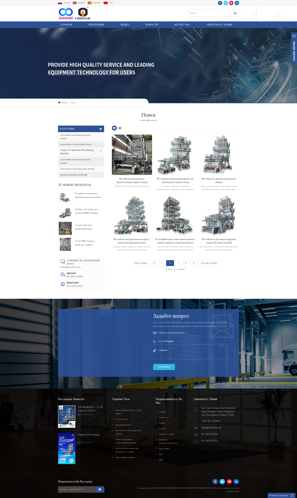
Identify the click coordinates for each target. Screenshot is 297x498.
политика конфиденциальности (168, 441)
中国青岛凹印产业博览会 (89, 435)
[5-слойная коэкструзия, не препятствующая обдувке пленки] (132, 155)
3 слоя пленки (121, 419)
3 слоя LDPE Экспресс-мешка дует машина (85, 243)
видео (125, 25)
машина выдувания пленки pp (73, 174)
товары (162, 423)
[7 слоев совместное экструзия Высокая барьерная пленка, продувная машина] (65, 228)
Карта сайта (164, 448)
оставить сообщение (278, 495)
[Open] (294, 48)
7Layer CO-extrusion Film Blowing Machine (77, 152)
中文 (111, 2)
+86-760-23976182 (211, 421)
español (97, 2)
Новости (152, 25)
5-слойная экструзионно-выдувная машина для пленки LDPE (88, 195)
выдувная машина (123, 425)
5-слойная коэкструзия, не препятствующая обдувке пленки (131, 180)
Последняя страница (209, 263)
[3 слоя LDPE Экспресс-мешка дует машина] (65, 244)
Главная (66, 25)
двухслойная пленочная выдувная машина (75, 161)
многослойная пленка (124, 457)
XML (161, 460)
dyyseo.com (233, 491)
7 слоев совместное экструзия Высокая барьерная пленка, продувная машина (88, 227)
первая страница (140, 263)
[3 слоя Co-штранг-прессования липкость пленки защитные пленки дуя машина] (175, 215)
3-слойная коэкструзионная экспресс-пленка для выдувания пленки (132, 241)
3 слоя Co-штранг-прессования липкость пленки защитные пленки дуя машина (175, 241)
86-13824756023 (75, 286)
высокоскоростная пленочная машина (128, 432)
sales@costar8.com (70, 267)
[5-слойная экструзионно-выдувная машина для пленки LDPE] (65, 196)
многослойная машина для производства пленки (127, 450)
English (81, 2)
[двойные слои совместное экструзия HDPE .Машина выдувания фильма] (65, 212)
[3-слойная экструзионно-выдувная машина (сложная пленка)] (219, 215)
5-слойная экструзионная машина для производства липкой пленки (175, 180)
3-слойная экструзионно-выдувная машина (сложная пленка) (219, 241)
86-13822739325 (209, 434)
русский (67, 2)
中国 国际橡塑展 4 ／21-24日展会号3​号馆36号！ (90, 409)
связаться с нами (219, 25)
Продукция (96, 25)
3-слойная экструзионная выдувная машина (219, 180)
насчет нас (182, 25)
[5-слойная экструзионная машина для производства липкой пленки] (175, 155)
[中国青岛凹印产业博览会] (66, 448)
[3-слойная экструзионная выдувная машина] (219, 155)
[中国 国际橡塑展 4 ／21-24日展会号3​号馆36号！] (66, 416)
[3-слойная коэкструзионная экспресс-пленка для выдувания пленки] (132, 215)
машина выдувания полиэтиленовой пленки (125, 441)
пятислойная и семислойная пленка (75, 144)
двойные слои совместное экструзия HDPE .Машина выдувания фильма (86, 211)
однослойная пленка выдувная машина (77, 169)
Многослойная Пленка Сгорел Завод (128, 412)
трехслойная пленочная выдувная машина (75, 136)
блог (161, 454)
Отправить (164, 367)
